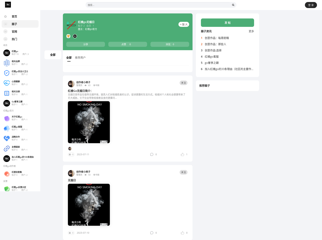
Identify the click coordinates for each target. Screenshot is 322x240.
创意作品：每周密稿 (217, 38)
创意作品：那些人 (215, 44)
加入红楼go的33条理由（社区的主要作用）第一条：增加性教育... (244, 69)
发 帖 (228, 23)
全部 (53, 55)
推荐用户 (80, 57)
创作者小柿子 (83, 82)
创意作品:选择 (213, 50)
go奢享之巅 (212, 63)
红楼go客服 (212, 56)
